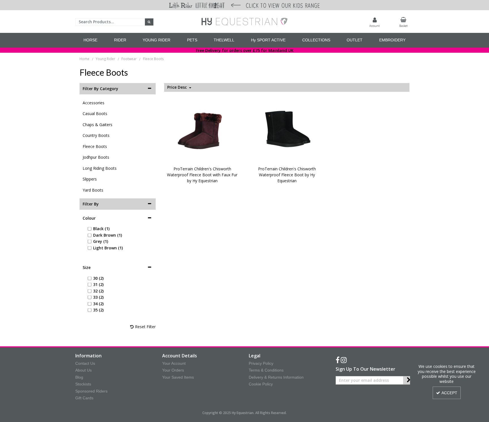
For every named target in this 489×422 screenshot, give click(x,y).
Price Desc (177, 87)
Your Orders (173, 370)
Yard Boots (93, 190)
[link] (338, 360)
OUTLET (355, 40)
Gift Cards (84, 398)
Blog (79, 377)
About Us (83, 370)
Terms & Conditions (266, 370)
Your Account (174, 363)
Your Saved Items (178, 377)
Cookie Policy (261, 384)
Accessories (93, 102)
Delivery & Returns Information (276, 377)
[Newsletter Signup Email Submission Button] (408, 380)
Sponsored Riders (91, 391)
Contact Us (85, 363)
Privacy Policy (261, 363)
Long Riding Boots (100, 168)
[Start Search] (149, 22)
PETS (192, 40)
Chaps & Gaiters (97, 124)
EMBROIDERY (392, 40)
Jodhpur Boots (96, 157)
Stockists (83, 384)
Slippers (90, 179)
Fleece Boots (95, 146)
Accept (449, 393)
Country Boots (96, 135)
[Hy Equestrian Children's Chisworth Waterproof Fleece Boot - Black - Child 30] (287, 129)
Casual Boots (95, 113)
